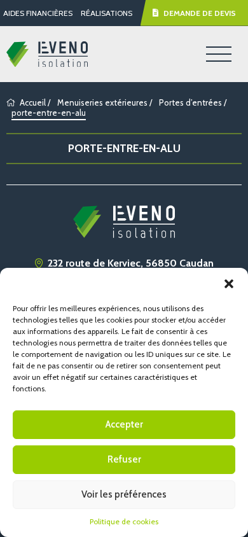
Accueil (33, 102)
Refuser (124, 459)
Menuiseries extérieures (102, 102)
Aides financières (37, 13)
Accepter (124, 424)
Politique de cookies (124, 521)
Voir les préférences (124, 494)
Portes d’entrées (190, 102)
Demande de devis (199, 13)
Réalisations (106, 13)
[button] (229, 283)
